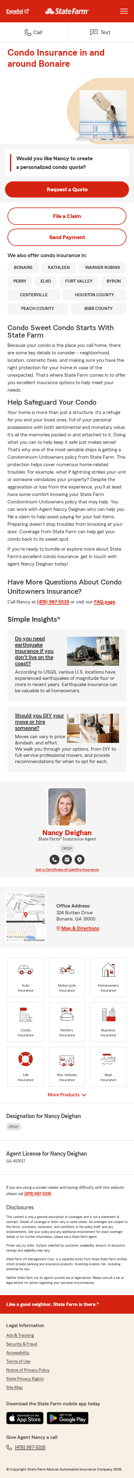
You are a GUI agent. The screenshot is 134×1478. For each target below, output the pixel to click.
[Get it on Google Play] (68, 1418)
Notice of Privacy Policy (28, 1370)
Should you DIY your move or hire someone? (39, 722)
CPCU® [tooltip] (67, 848)
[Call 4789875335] (55, 860)
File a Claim (67, 216)
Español (14, 11)
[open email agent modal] (67, 860)
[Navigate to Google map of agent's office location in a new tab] (79, 860)
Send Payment (67, 237)
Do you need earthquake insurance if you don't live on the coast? (34, 651)
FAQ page (104, 601)
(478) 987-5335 (53, 601)
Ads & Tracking (20, 1335)
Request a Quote (67, 189)
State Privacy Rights (25, 1379)
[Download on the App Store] (25, 1418)
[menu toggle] (124, 11)
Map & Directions (80, 928)
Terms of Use (18, 1361)
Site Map (14, 1387)
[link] (67, 11)
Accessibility (17, 1353)
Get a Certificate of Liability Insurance (67, 869)
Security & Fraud (21, 1344)
